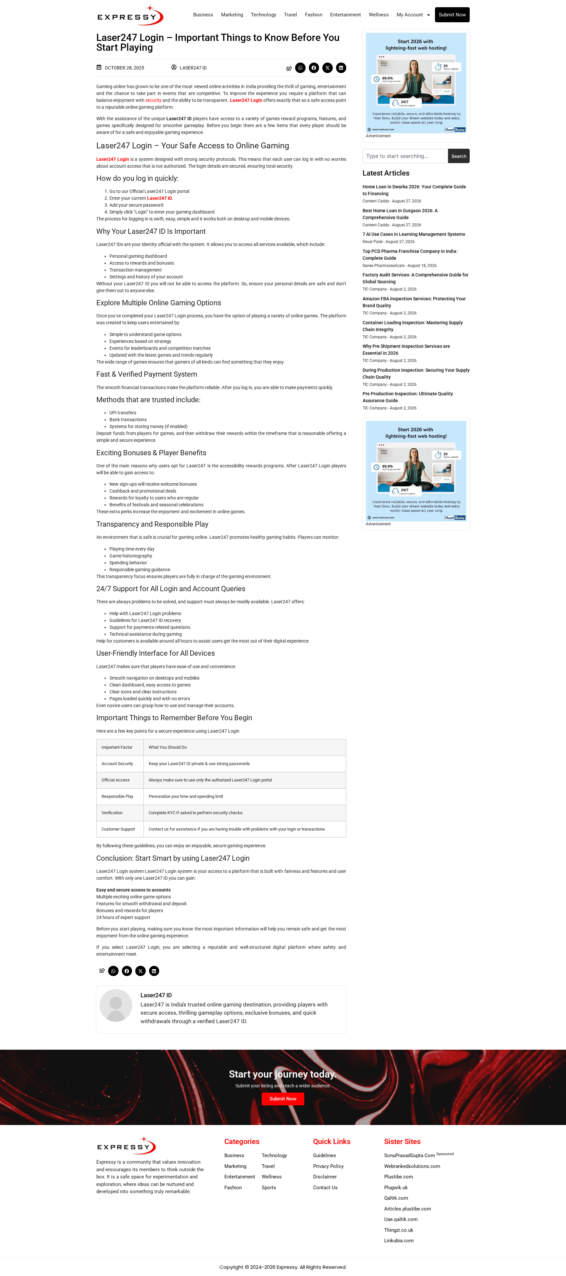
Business (203, 15)
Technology (263, 15)
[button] (300, 68)
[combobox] (405, 156)
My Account (410, 15)
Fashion (313, 15)
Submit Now (452, 15)
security (153, 100)
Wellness (379, 15)
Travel (290, 15)
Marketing (232, 15)
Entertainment (345, 15)
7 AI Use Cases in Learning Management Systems (414, 234)
